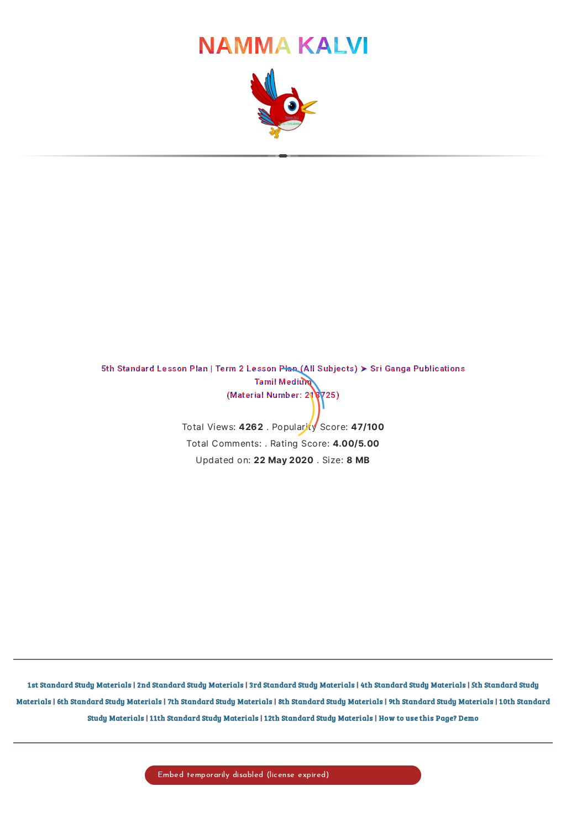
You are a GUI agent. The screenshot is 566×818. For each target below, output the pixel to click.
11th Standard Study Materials (204, 718)
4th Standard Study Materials (413, 685)
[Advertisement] (283, 251)
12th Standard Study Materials (318, 718)
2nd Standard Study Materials (190, 685)
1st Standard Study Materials (80, 685)
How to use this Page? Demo (429, 718)
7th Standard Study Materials (219, 701)
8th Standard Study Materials (330, 701)
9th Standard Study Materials (441, 701)
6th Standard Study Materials (109, 701)
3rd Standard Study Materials (302, 685)
